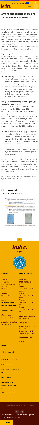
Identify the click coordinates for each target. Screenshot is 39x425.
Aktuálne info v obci (8, 393)
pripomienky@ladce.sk (9, 305)
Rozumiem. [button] (6, 422)
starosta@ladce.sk (7, 303)
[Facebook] (16, 411)
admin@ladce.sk (6, 324)
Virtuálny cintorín (7, 365)
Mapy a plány (6, 377)
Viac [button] (18, 417)
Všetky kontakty (7, 310)
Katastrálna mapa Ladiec (9, 360)
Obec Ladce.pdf (11, 193)
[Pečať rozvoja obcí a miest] (19, 262)
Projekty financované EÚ (19, 3)
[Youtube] (22, 411)
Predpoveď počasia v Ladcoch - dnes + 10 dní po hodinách (9, 385)
